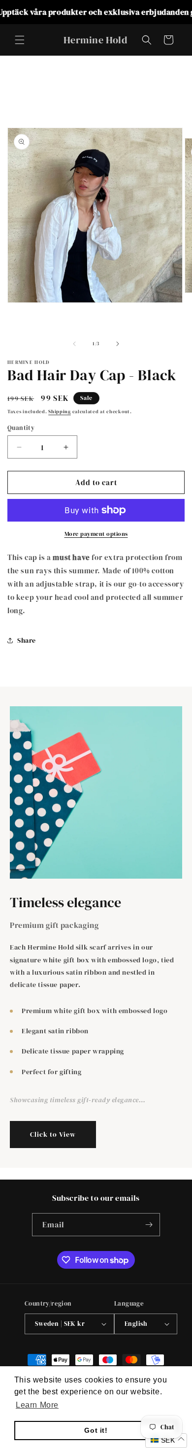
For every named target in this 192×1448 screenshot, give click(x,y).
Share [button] (26, 640)
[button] (20, 40)
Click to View (53, 1134)
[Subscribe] (149, 1224)
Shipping (59, 411)
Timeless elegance (65, 902)
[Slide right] (117, 344)
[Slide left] (74, 344)
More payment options (96, 534)
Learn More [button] (37, 1405)
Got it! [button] (95, 1430)
